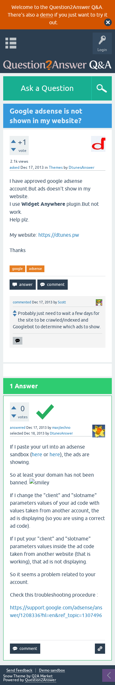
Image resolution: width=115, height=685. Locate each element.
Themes (56, 167)
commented (22, 302)
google (17, 269)
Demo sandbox (52, 670)
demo (46, 15)
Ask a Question (47, 88)
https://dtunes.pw (58, 235)
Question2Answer (40, 680)
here (37, 454)
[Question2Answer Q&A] (57, 62)
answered (17, 427)
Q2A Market (42, 676)
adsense (35, 269)
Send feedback (19, 670)
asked (14, 167)
